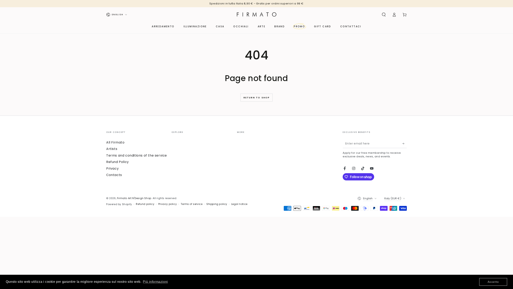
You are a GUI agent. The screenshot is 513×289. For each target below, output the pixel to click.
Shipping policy (216, 204)
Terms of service (192, 204)
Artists (111, 149)
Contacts (114, 175)
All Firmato (115, 142)
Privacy (112, 168)
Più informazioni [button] (155, 281)
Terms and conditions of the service (136, 155)
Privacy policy (167, 204)
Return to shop (256, 97)
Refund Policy (117, 162)
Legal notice (239, 204)
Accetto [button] (493, 281)
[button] (384, 14)
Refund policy (145, 204)
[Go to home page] (256, 15)
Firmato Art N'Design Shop (134, 198)
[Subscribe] (404, 143)
